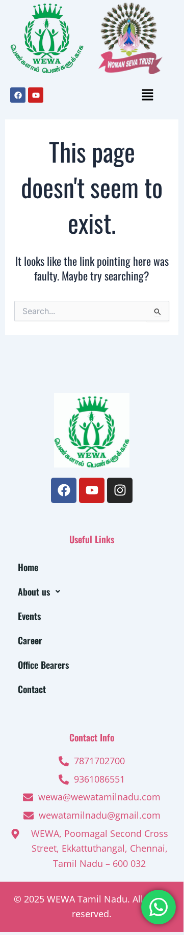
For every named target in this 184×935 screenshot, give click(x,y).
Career (30, 640)
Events (29, 615)
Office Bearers (43, 664)
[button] (147, 95)
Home (28, 567)
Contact (32, 689)
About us (34, 591)
